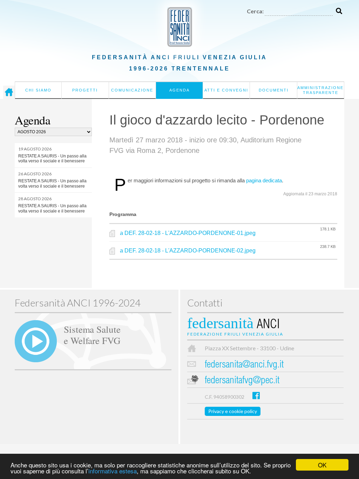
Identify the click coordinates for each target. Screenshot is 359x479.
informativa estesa (112, 470)
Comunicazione (132, 90)
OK (322, 464)
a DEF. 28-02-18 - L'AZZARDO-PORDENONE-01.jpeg (188, 233)
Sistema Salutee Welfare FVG (92, 334)
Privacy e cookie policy (232, 411)
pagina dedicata (264, 180)
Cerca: (255, 11)
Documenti (274, 90)
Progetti (85, 90)
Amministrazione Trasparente (320, 90)
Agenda (179, 90)
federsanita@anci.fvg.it (244, 365)
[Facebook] (256, 395)
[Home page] (9, 92)
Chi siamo (38, 90)
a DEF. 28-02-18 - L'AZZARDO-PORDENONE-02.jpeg (188, 251)
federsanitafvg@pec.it (242, 381)
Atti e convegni (226, 90)
